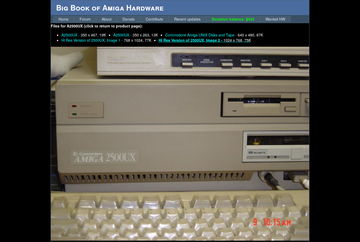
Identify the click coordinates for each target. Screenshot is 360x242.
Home (64, 19)
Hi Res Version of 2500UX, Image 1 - (106, 40)
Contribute (154, 19)
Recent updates (187, 19)
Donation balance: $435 (233, 19)
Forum (85, 19)
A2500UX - (83, 34)
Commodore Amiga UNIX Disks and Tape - (214, 34)
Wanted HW (275, 19)
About (106, 19)
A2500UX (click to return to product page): (105, 26)
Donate (129, 19)
